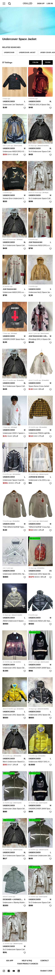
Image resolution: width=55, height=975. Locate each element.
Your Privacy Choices (27, 964)
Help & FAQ (27, 961)
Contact (44, 961)
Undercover (9, 52)
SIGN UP (40, 4)
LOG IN (50, 4)
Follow (35, 62)
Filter (47, 62)
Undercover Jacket (27, 52)
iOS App (9, 961)
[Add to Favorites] (24, 107)
